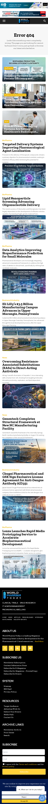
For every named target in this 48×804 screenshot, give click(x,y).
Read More (39, 641)
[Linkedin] (17, 648)
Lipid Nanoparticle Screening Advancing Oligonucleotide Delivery (21, 201)
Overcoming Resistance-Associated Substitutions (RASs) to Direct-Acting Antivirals (21, 366)
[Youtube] (30, 648)
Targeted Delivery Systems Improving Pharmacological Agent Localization (23, 147)
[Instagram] (11, 648)
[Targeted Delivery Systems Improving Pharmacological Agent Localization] (24, 175)
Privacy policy (8, 766)
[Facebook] (4, 648)
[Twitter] (23, 648)
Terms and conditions (28, 764)
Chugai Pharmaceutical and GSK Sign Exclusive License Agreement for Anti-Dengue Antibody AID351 (23, 478)
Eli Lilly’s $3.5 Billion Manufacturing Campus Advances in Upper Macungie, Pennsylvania (20, 309)
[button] (4, 21)
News (7, 122)
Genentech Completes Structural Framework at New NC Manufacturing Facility (21, 423)
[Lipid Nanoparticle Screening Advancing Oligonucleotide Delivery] (24, 227)
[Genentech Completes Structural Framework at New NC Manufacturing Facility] (24, 451)
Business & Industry (10, 300)
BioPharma (9, 68)
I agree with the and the (23, 765)
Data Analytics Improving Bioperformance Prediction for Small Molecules (22, 253)
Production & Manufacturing (15, 95)
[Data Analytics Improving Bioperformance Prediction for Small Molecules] (24, 281)
